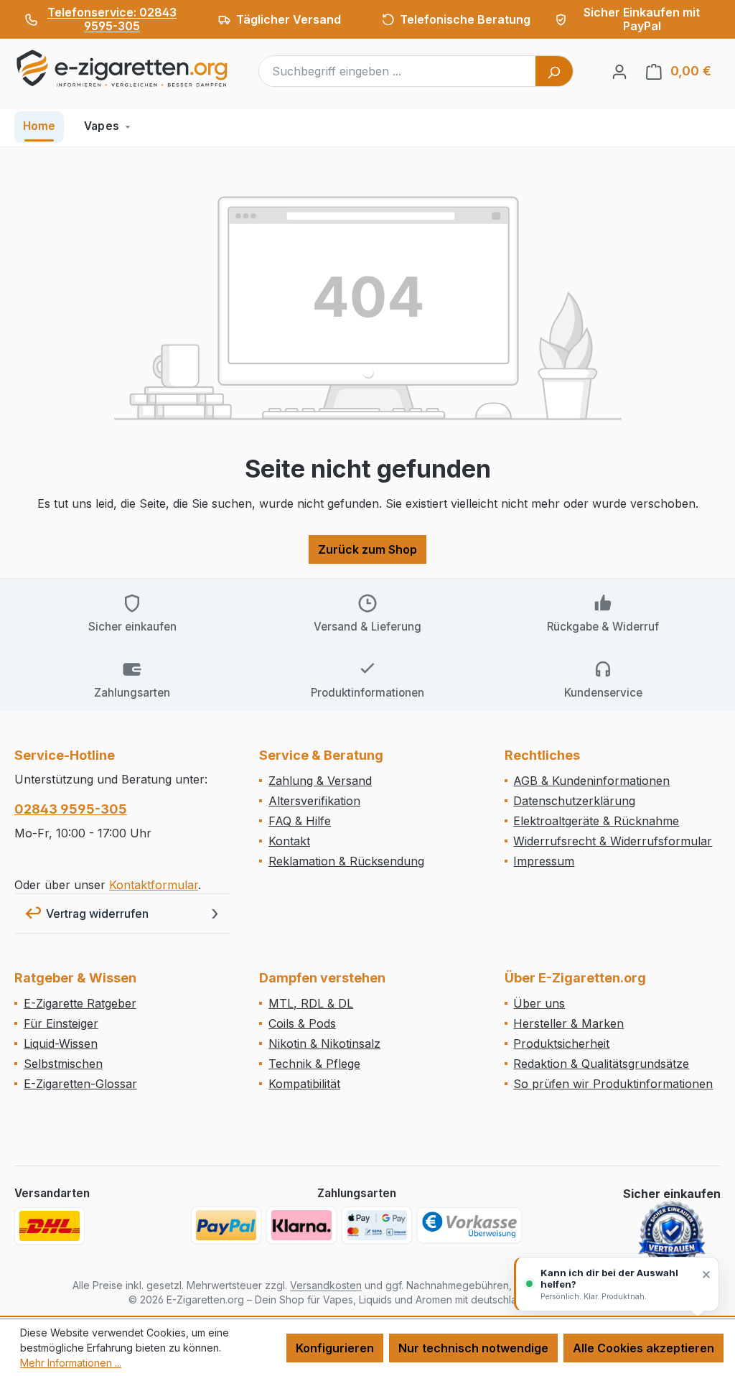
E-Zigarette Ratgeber (80, 1003)
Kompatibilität (304, 1084)
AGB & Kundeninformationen (591, 780)
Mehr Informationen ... (70, 1363)
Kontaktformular (153, 885)
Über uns (539, 1003)
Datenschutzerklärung (574, 801)
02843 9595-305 (70, 809)
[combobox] (397, 71)
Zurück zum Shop (367, 549)
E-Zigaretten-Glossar (80, 1084)
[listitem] (102, 19)
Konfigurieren (335, 1348)
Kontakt (289, 841)
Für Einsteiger (61, 1023)
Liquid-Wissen (61, 1043)
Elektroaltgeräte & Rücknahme (596, 821)
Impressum (543, 861)
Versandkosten (326, 1285)
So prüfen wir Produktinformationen (613, 1084)
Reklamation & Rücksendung (346, 861)
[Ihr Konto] (619, 71)
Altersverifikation (314, 801)
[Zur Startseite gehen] (122, 68)
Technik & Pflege (314, 1063)
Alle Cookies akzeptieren (643, 1348)
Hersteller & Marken (568, 1023)
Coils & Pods (302, 1023)
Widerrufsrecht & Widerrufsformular (612, 841)
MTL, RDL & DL (310, 1003)
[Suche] (554, 71)
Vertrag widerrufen (97, 913)
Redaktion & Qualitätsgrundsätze (601, 1063)
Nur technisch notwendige (473, 1348)
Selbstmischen (63, 1063)
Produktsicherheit (561, 1043)
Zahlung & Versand (320, 780)
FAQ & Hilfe (299, 821)
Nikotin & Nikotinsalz (324, 1043)
